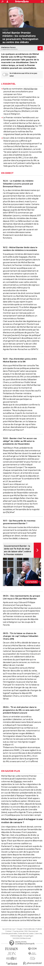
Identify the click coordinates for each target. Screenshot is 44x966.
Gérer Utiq (38, 933)
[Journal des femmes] (11, 948)
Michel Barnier (31, 89)
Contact (9, 931)
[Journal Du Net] (11, 953)
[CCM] (32, 948)
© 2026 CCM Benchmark (22, 938)
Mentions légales (16, 936)
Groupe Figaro (28, 936)
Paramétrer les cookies (25, 933)
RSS (26, 931)
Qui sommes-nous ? (9, 929)
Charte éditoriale (29, 929)
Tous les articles (18, 931)
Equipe (19, 929)
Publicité (39, 929)
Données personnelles (9, 933)
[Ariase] (11, 963)
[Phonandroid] (32, 963)
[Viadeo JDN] (32, 958)
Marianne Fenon (8, 47)
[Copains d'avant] (11, 958)
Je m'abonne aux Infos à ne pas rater (23, 74)
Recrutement (33, 931)
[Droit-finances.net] (32, 953)
